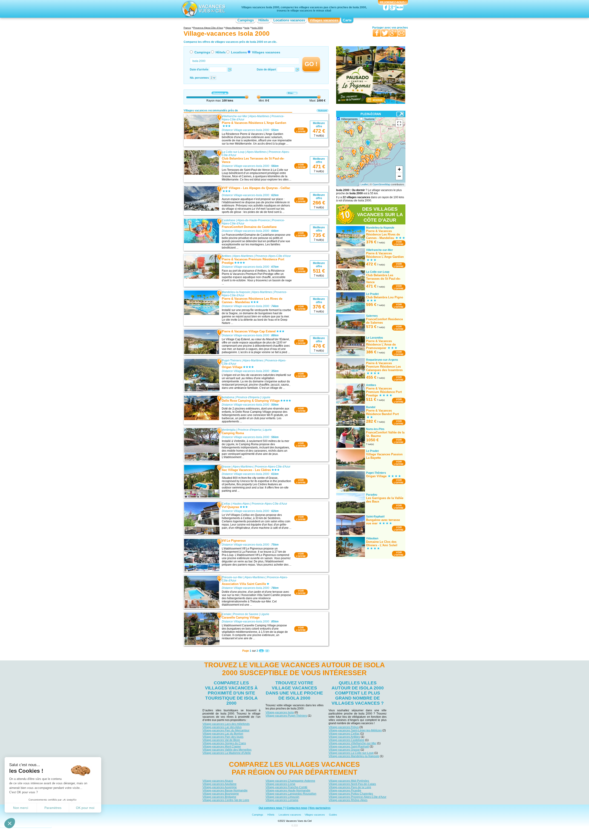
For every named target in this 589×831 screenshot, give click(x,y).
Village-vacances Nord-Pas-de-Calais (352, 784)
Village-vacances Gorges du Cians (224, 743)
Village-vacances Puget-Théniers (286, 715)
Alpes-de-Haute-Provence (253, 220)
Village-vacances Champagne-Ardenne (290, 780)
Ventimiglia (229, 429)
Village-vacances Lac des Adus (222, 727)
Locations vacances (289, 20)
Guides (333, 814)
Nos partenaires (320, 808)
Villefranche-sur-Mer (234, 116)
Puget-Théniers (231, 360)
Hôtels (263, 20)
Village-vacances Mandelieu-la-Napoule (354, 756)
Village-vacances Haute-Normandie (288, 790)
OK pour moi (85, 808)
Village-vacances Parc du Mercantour (225, 730)
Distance (218, 93)
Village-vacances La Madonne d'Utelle (226, 753)
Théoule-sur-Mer (232, 577)
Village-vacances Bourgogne (220, 793)
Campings (245, 20)
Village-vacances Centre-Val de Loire (225, 800)
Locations (239, 52)
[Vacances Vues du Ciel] (203, 8)
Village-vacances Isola (280, 712)
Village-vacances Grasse (344, 749)
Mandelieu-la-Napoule (236, 292)
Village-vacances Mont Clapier (221, 746)
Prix (290, 93)
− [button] (399, 176)
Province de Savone (245, 614)
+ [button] (399, 169)
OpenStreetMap (381, 184)
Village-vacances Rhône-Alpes (348, 800)
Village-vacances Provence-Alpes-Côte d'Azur (357, 797)
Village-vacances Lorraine (282, 800)
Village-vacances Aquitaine (219, 784)
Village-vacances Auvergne (219, 787)
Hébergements (349, 119)
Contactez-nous (297, 808)
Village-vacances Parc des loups (222, 736)
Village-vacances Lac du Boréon (222, 733)
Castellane (228, 220)
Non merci (20, 808)
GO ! (311, 64)
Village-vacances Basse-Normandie (225, 790)
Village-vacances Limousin (282, 797)
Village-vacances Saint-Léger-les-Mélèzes (355, 730)
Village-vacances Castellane (346, 740)
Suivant (322, 110)
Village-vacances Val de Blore (221, 740)
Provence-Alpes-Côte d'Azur (273, 256)
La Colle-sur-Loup (233, 152)
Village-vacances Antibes (344, 736)
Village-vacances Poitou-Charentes (351, 793)
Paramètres (52, 808)
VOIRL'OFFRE (301, 130)
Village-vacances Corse (280, 784)
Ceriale (226, 614)
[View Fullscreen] (399, 123)
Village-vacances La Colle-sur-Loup (351, 753)
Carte (347, 20)
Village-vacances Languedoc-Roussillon (291, 793)
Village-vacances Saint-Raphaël (349, 746)
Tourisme (369, 119)
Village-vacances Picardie (345, 790)
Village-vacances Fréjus (344, 727)
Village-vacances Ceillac (344, 733)
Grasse (226, 466)
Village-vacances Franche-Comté (286, 787)
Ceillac (226, 503)
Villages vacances (324, 20)
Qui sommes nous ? (272, 808)
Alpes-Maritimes (259, 116)
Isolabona (228, 397)
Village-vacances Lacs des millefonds (226, 724)
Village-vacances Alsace (217, 780)
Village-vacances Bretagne (219, 797)
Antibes (226, 256)
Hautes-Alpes (241, 503)
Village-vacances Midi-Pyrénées (349, 780)
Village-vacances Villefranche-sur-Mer (352, 743)
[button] (9, 823)
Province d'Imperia (248, 397)
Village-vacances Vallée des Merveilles (226, 749)
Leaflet (364, 184)
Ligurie (266, 397)
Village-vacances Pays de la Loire (350, 787)
